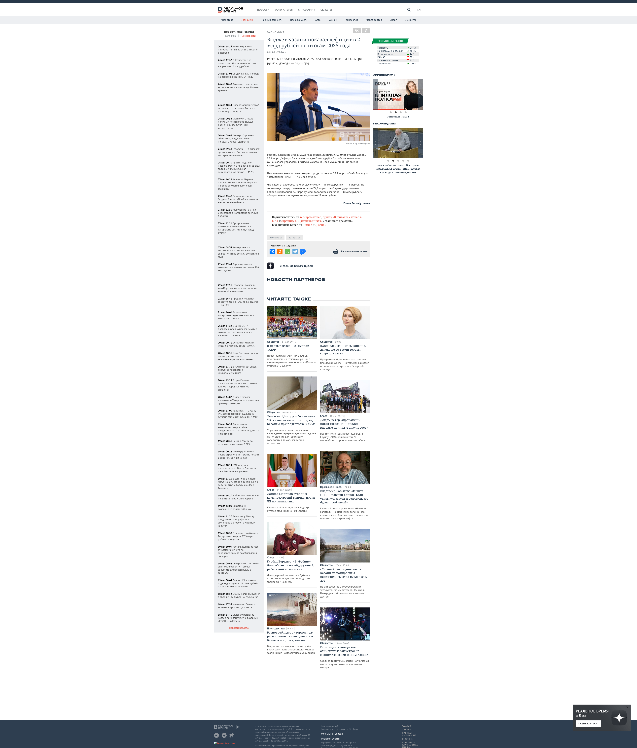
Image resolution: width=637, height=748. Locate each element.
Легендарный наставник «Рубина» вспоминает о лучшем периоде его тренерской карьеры (290, 571)
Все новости (249, 36)
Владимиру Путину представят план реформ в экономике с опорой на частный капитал (236, 521)
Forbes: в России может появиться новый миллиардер (238, 497)
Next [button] (420, 94)
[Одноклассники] (366, 30)
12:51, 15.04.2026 (276, 51)
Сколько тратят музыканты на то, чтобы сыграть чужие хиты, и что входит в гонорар (344, 657)
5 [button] (408, 160)
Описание (407, 739)
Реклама (406, 729)
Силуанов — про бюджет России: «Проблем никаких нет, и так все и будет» (238, 199)
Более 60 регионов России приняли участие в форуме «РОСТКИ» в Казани (238, 618)
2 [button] (395, 112)
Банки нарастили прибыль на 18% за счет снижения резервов (238, 49)
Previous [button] (375, 94)
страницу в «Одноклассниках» (301, 221)
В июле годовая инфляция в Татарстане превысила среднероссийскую (238, 400)
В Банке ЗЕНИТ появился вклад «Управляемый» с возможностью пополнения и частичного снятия (237, 330)
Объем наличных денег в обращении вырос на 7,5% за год (239, 595)
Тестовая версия (330, 738)
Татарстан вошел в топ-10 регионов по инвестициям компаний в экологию (237, 288)
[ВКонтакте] (357, 30)
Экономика (247, 19)
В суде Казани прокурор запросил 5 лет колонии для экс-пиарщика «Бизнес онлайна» (237, 385)
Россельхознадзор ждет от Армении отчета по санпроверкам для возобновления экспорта (239, 551)
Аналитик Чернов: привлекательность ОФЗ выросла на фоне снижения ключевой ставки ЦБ (237, 184)
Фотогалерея (284, 9)
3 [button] (400, 112)
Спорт (393, 19)
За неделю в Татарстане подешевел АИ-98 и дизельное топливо (236, 315)
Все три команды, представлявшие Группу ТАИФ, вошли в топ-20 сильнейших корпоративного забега (344, 430)
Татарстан (295, 237)
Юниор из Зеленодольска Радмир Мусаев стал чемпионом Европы (291, 502)
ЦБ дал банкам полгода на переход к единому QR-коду (238, 75)
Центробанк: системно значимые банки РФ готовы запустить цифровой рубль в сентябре (238, 568)
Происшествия (276, 628)
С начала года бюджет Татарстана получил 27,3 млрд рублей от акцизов (238, 536)
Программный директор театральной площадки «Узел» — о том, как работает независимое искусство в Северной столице (344, 357)
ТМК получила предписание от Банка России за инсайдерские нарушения (237, 468)
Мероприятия (374, 19)
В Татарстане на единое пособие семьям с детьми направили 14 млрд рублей (237, 63)
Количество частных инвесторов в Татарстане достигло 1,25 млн (238, 213)
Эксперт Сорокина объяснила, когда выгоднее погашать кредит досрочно (236, 138)
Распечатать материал (354, 251)
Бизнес (332, 19)
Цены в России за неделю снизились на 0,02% (235, 442)
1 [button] (390, 112)
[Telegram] (295, 251)
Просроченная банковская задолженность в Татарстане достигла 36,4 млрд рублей (236, 228)
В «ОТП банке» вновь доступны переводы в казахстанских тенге (237, 369)
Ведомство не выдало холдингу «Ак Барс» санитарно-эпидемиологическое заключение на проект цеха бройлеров (291, 642)
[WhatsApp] (287, 251)
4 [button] (405, 112)
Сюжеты (326, 9)
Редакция (406, 726)
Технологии (351, 19)
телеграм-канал (310, 217)
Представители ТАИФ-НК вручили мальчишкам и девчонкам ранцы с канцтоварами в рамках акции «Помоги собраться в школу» (291, 355)
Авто (317, 19)
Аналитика (227, 19)
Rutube (307, 224)
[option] (398, 94)
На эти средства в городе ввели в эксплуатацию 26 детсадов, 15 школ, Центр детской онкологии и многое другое (343, 582)
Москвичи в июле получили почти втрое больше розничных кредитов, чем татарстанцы (235, 123)
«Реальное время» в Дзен (296, 266)
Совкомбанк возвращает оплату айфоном (234, 507)
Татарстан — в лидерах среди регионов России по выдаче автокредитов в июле (238, 152)
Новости (263, 9)
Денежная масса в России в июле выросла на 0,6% (236, 344)
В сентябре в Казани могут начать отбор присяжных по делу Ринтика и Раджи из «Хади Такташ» (238, 483)
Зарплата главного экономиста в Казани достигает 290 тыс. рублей (238, 267)
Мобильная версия (332, 733)
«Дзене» (320, 224)
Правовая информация (408, 734)
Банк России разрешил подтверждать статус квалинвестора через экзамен (238, 356)
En (419, 9)
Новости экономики (239, 32)
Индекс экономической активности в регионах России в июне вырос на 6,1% (238, 108)
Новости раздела (239, 628)
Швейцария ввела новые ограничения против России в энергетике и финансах (238, 454)
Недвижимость (298, 19)
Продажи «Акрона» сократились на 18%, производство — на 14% (238, 301)
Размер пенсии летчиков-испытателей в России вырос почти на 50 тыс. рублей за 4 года (238, 252)
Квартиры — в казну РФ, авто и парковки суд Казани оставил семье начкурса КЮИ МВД (238, 413)
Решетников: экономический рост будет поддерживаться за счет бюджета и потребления (238, 429)
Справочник (306, 9)
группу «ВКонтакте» (336, 217)
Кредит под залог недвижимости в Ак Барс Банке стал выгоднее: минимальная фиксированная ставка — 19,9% (239, 167)
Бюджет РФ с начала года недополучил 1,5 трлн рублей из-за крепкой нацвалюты (238, 583)
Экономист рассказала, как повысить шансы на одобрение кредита (238, 87)
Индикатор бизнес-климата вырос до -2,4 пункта (236, 606)
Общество (410, 19)
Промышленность (271, 19)
